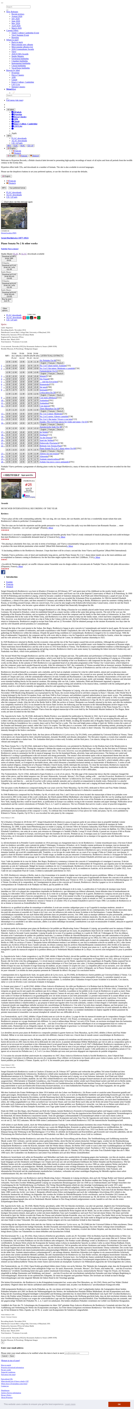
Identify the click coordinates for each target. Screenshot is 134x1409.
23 (2, 454)
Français (17, 151)
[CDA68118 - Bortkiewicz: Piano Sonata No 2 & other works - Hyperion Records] (14, 228)
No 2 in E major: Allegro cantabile (54, 416)
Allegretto (44, 456)
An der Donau (46, 437)
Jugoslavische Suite (51, 427)
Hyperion (15, 73)
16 (2, 423)
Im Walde (44, 432)
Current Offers (12, 30)
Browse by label (13, 70)
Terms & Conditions (8, 1372)
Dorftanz (43, 435)
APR (14, 77)
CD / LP (30, 146)
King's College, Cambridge (23, 82)
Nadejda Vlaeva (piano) (9, 249)
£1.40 (8, 454)
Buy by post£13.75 (6, 300)
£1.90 (8, 394)
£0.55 (8, 401)
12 (2, 406)
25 (2, 459)
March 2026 (17, 28)
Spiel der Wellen (46, 440)
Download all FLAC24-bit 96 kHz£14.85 (9, 276)
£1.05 (8, 456)
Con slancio (44, 406)
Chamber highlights (20, 61)
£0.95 (8, 362)
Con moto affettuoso (48, 398)
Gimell (14, 80)
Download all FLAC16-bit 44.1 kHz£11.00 (9, 267)
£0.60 (30, 368)
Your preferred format (17, 188)
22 (2, 446)
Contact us (5, 1386)
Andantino (44, 400)
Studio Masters (18, 56)
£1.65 (30, 410)
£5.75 (30, 450)
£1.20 (8, 410)
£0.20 (8, 406)
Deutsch (17, 153)
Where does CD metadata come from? (14, 1384)
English (12, 156)
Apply (14, 133)
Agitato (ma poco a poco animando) (54, 462)
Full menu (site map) (14, 100)
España (64, 422)
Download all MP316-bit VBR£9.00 (9, 258)
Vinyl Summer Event (20, 35)
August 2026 (17, 16)
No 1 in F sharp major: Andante (53, 366)
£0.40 (30, 376)
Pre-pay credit (6, 1370)
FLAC (15, 146)
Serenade (43, 390)
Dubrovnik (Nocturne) (49, 443)
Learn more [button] (70, 1404)
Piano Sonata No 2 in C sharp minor (57, 448)
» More (50, 528)
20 (2, 440)
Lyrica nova (47, 392)
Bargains (15, 37)
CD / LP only (17, 143)
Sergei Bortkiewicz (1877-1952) (15, 238)
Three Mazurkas (49, 408)
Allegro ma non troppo (49, 454)
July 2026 (16, 19)
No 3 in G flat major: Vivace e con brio (56, 419)
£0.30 (8, 376)
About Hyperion (7, 1397)
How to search (6, 1365)
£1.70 (30, 459)
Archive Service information (11, 1393)
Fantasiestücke (48, 371)
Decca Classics (18, 75)
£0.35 (8, 387)
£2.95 (8, 372)
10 (2, 400)
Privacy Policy (6, 1395)
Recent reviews (18, 14)
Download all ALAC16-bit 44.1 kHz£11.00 (9, 285)
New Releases (12, 12)
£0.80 (30, 382)
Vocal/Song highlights (21, 68)
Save (12, 1356)
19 (2, 437)
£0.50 (8, 366)
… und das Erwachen (49, 382)
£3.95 (30, 372)
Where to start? (12, 40)
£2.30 (8, 428)
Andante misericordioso (49, 459)
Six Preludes (48, 360)
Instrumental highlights (21, 63)
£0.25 (30, 406)
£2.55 (30, 394)
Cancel (4, 1356)
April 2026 (16, 26)
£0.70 (30, 366)
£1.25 (8, 459)
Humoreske (44, 384)
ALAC (22, 146)
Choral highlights (19, 66)
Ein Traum (44, 379)
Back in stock (17, 42)
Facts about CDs (7, 1379)
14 (2, 416)
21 (2, 443)
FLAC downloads (19, 138)
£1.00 (30, 390)
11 (2, 403)
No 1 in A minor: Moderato (51, 414)
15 (2, 419)
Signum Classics (18, 87)
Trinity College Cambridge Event (25, 33)
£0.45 (8, 368)
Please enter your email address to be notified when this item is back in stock (32, 1353)
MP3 (9, 136)
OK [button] (119, 1404)
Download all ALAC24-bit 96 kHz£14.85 (9, 294)
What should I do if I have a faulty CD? (15, 1381)
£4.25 (8, 450)
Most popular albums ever (22, 47)
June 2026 (16, 21)
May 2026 (16, 23)
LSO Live (16, 84)
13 (2, 414)
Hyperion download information (12, 1367)
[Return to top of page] (10, 1360)
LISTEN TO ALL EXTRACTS (52, 356)
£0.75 (8, 390)
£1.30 (30, 362)
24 (2, 456)
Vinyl (14, 51)
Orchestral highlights (20, 59)
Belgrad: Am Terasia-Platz (50, 446)
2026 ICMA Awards (20, 54)
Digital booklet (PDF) (8, 233)
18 (2, 435)
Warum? (43, 376)
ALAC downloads (19, 141)
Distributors (5, 1390)
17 (2, 432)
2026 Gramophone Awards (23, 49)
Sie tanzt (43, 387)
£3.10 (30, 428)
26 (2, 462)
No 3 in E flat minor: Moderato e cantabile (57, 368)
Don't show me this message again (18, 202)
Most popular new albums (22, 44)
